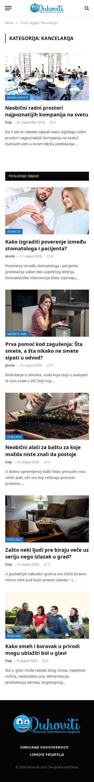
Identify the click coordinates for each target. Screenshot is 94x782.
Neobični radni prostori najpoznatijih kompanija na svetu (46, 111)
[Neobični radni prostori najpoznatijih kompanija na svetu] (47, 76)
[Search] (86, 8)
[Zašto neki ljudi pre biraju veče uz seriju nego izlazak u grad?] (47, 518)
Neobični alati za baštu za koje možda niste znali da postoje (43, 450)
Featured (14, 437)
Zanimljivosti (17, 97)
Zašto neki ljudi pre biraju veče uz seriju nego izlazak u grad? (47, 553)
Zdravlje (14, 231)
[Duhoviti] (47, 8)
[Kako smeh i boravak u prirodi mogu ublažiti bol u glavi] (47, 615)
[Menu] (8, 8)
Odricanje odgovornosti (44, 747)
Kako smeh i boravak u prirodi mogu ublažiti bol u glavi (42, 649)
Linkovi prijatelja (47, 754)
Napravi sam (17, 334)
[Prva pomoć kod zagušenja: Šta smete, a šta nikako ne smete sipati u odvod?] (47, 313)
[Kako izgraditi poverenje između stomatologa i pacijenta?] (47, 210)
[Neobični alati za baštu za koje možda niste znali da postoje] (47, 416)
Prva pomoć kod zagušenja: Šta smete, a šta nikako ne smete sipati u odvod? (43, 351)
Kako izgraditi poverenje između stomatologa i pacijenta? (45, 245)
